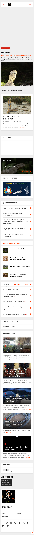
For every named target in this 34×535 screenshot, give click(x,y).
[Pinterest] (15, 522)
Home (3, 513)
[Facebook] (2, 522)
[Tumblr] (27, 522)
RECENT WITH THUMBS (11, 243)
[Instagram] (7, 522)
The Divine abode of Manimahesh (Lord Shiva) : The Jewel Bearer (16, 398)
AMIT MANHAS (25, 171)
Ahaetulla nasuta (5, 48)
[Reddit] (19, 522)
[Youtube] (8, 525)
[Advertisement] (17, 27)
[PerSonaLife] (9, 5)
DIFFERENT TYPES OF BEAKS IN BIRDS (20, 266)
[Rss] (24, 522)
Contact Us (5, 516)
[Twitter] (3, 525)
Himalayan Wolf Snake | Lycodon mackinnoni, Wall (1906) (14, 424)
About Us (19, 513)
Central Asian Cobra (7, 114)
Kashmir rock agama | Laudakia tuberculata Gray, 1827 (16, 55)
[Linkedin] (11, 522)
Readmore (22, 127)
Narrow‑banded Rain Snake (17, 249)
